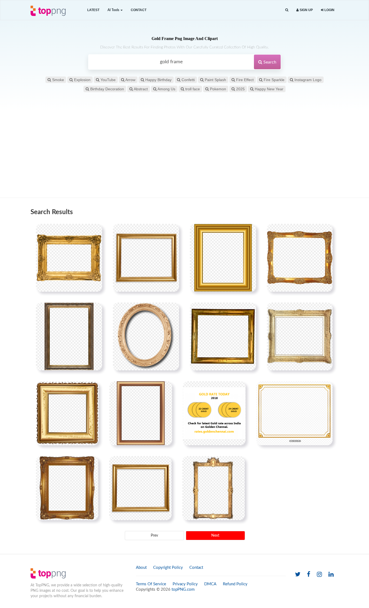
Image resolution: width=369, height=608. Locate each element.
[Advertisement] (184, 154)
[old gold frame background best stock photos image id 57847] (223, 258)
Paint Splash (215, 80)
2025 (240, 89)
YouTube (107, 80)
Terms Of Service (151, 584)
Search (269, 62)
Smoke (57, 80)
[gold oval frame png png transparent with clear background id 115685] (146, 336)
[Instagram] (319, 574)
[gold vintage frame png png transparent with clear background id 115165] (300, 258)
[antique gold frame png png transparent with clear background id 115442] (213, 488)
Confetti (187, 80)
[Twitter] (297, 574)
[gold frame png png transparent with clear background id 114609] (140, 488)
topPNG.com (183, 589)
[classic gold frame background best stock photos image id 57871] (69, 258)
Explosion (81, 80)
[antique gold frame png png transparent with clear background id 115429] (69, 336)
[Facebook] (308, 574)
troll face (192, 89)
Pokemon (217, 89)
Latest (93, 10)
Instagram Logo (307, 80)
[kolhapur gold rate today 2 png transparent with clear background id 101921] (214, 413)
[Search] (286, 10)
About (141, 568)
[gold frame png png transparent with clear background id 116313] (223, 336)
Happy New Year (268, 89)
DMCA (210, 584)
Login (329, 10)
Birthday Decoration (106, 89)
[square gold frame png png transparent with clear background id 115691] (146, 258)
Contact (138, 10)
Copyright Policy (168, 568)
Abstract (140, 89)
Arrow (130, 80)
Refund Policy (235, 584)
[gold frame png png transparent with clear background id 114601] (67, 488)
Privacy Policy (185, 584)
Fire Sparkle (273, 80)
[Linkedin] (331, 574)
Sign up (306, 10)
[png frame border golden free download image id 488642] (294, 413)
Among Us (166, 89)
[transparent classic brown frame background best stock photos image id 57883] (140, 413)
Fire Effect (244, 80)
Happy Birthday (158, 80)
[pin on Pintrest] (94, 231)
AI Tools (114, 10)
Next (215, 535)
